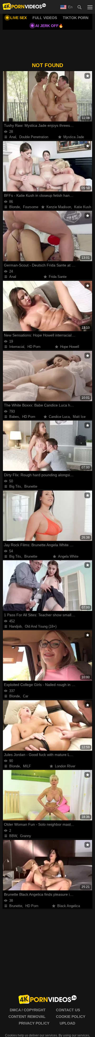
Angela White (68, 556)
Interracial (16, 347)
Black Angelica (68, 906)
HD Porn (33, 347)
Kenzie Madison (58, 207)
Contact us (68, 1010)
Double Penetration (33, 137)
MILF (27, 766)
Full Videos (44, 18)
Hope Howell (69, 347)
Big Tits (15, 486)
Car (25, 696)
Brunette (30, 486)
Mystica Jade (73, 137)
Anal (12, 137)
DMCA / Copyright (28, 1010)
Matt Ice (79, 417)
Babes (14, 417)
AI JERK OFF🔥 (49, 26)
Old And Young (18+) (40, 626)
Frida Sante (57, 277)
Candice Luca (59, 417)
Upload (67, 1023)
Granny (25, 836)
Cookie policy (70, 1016)
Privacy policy (34, 1023)
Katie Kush (82, 207)
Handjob (15, 626)
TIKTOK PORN (75, 18)
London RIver (65, 766)
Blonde (14, 207)
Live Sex (18, 18)
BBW (13, 836)
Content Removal (27, 1016)
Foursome (30, 207)
